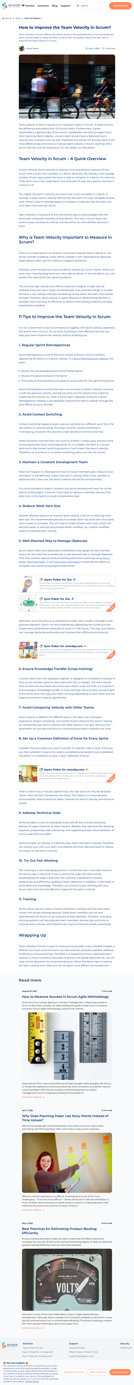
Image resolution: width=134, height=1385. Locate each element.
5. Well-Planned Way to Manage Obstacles (53, 541)
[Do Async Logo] (11, 5)
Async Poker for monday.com (38, 1352)
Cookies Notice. (32, 1381)
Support (66, 5)
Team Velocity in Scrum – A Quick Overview (62, 158)
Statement (126, 1348)
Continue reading (31, 1097)
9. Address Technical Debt (40, 813)
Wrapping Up (32, 935)
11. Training (27, 899)
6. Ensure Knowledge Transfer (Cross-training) (56, 669)
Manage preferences (74, 1372)
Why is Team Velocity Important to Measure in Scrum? (65, 239)
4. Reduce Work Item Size (39, 506)
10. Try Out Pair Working (38, 860)
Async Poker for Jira (33, 1348)
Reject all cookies (98, 1372)
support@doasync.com (81, 1356)
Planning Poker (36, 561)
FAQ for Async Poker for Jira (83, 1352)
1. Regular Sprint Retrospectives (44, 345)
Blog (55, 5)
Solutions (43, 5)
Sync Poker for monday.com (37, 1356)
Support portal (77, 1348)
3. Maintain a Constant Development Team (53, 462)
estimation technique (67, 561)
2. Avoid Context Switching (40, 414)
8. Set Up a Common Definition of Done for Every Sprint (63, 738)
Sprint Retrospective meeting (91, 358)
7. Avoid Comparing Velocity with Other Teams (56, 707)
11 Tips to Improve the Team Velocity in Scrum (65, 316)
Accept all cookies (120, 1372)
